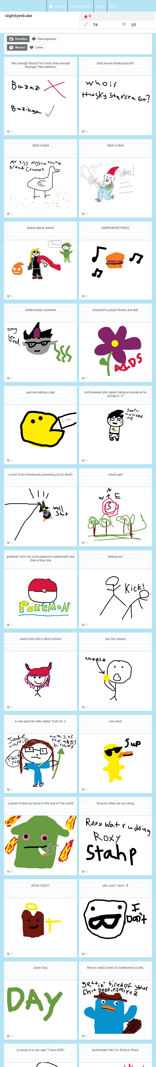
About (114, 6)
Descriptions (47, 39)
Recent (20, 47)
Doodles (21, 39)
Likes (39, 47)
